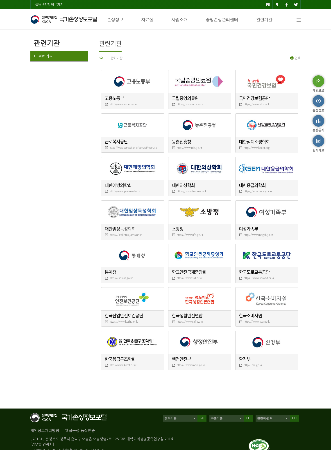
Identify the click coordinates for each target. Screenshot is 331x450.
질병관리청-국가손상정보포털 (63, 19)
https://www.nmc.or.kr (190, 104)
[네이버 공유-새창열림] (267, 4)
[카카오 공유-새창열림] (277, 4)
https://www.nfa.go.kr (190, 235)
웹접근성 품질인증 (80, 430)
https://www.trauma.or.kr (192, 191)
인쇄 (297, 57)
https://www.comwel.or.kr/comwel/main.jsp (133, 147)
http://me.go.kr (253, 365)
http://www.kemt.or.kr (122, 365)
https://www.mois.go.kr (191, 365)
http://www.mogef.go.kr (258, 235)
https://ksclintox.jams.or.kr (125, 235)
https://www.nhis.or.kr (257, 104)
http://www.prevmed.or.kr (125, 191)
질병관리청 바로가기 (49, 4)
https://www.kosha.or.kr (123, 321)
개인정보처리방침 (44, 430)
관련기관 (264, 19)
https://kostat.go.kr (121, 278)
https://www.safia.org (190, 321)
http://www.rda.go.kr (189, 148)
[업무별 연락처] (42, 444)
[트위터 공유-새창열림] (296, 4)
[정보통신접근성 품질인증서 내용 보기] (259, 442)
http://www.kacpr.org (257, 148)
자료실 (147, 19)
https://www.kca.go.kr (257, 321)
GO (202, 418)
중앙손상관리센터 (222, 19)
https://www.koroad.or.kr (259, 278)
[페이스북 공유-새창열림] (286, 4)
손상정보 (115, 19)
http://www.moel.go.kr (123, 104)
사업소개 (179, 19)
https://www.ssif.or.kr (189, 278)
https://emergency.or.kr (258, 191)
